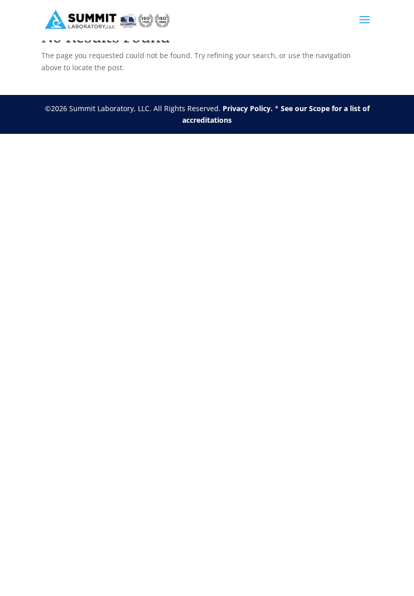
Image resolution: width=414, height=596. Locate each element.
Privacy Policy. (248, 108)
